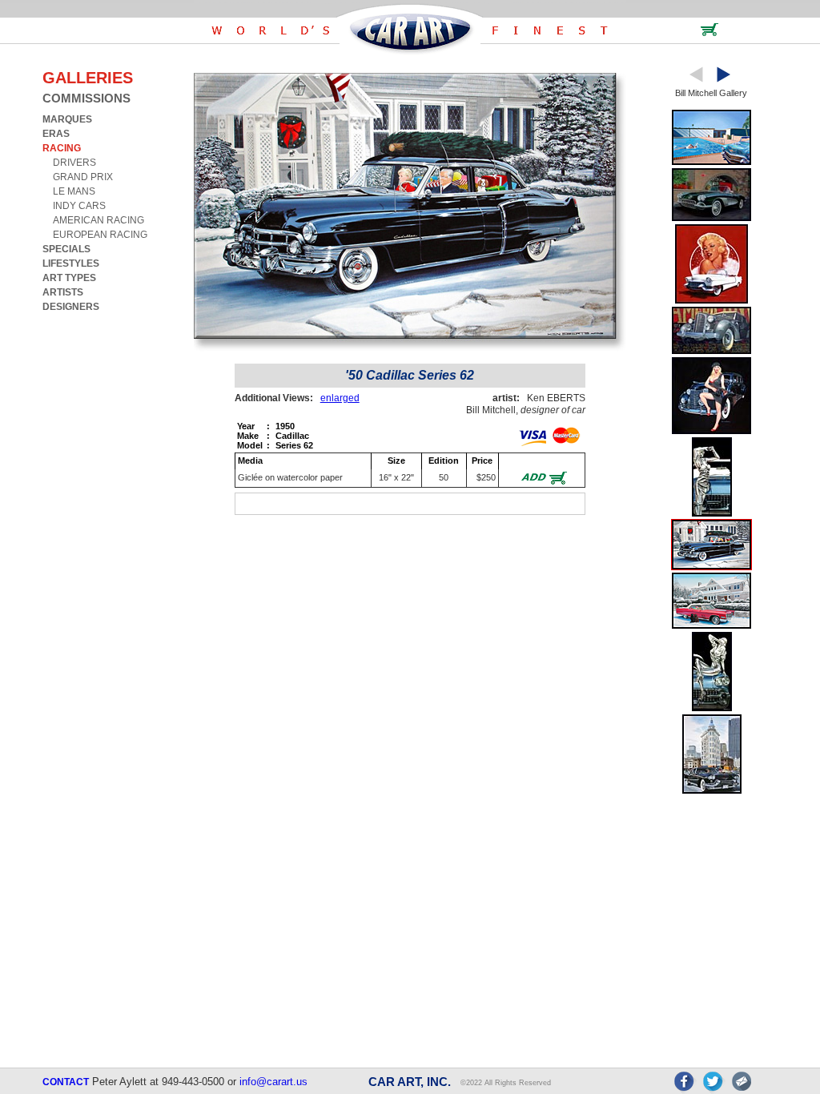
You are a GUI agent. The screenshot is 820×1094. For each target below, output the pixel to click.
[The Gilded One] (711, 791)
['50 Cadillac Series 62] (711, 567)
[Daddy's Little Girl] (711, 431)
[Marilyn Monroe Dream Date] (711, 301)
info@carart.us (273, 1082)
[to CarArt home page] (410, 52)
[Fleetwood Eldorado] (711, 626)
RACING (61, 148)
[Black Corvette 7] (711, 218)
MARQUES (67, 119)
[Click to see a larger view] (410, 349)
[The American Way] (711, 351)
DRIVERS (74, 162)
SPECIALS (66, 249)
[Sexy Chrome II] (712, 708)
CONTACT (65, 1082)
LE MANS (74, 191)
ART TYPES (69, 278)
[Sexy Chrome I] (712, 514)
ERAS (56, 133)
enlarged (340, 398)
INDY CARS (79, 205)
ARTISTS (62, 292)
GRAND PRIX (83, 177)
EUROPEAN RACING (100, 234)
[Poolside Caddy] (711, 162)
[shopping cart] (709, 33)
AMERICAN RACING (98, 220)
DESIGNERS (70, 306)
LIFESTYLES (70, 263)
